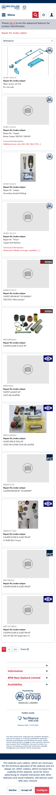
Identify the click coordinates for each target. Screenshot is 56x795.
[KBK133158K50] (28, 610)
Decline (12, 790)
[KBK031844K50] (28, 419)
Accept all (26, 790)
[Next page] (9, 649)
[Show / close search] (35, 15)
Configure (42, 790)
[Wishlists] (43, 15)
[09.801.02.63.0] (28, 111)
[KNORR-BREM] (48, 358)
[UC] (46, 262)
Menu (11, 15)
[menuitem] (8, 15)
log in (12, 23)
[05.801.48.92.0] (28, 61)
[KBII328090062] (28, 323)
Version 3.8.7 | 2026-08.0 (28, 702)
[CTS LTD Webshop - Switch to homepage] (14, 7)
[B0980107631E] (28, 274)
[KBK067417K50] (28, 515)
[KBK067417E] (28, 468)
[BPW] (50, 50)
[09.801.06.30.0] (28, 167)
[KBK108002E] (28, 564)
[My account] (52, 15)
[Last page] (15, 649)
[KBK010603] (28, 369)
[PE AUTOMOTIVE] (50, 457)
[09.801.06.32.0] (28, 217)
